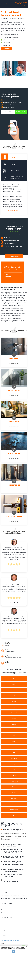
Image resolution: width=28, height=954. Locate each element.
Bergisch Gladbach (14, 809)
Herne (14, 752)
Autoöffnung (14, 422)
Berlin (14, 678)
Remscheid (14, 798)
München (14, 690)
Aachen (14, 792)
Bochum (14, 724)
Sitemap (3, 930)
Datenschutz (4, 923)
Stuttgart (14, 707)
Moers (14, 815)
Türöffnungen (14, 359)
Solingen (14, 764)
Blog (2, 927)
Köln (14, 695)
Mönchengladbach (14, 803)
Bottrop (14, 786)
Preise (2, 909)
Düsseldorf (14, 712)
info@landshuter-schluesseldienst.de (12, 278)
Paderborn (14, 769)
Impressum (3, 920)
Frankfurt (14, 701)
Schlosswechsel (14, 485)
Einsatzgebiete (4, 906)
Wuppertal (14, 729)
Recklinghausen (14, 781)
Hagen (14, 741)
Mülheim (14, 747)
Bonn (14, 735)
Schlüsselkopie (14, 453)
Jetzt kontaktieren (13, 210)
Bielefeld (14, 775)
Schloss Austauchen (14, 516)
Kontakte (3, 912)
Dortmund (14, 718)
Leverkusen (14, 758)
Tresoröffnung (14, 390)
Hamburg (14, 684)
